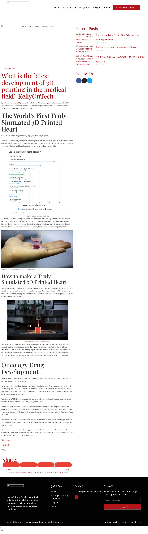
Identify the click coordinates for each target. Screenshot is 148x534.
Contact (108, 7)
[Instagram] (84, 80)
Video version (6, 440)
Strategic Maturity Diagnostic (76, 7)
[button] (37, 250)
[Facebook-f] (79, 80)
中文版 (3, 450)
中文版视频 (5, 445)
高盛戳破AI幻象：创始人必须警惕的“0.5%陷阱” (116, 47)
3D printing (22, 103)
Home (56, 7)
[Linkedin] (76, 497)
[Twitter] (89, 80)
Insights (97, 7)
